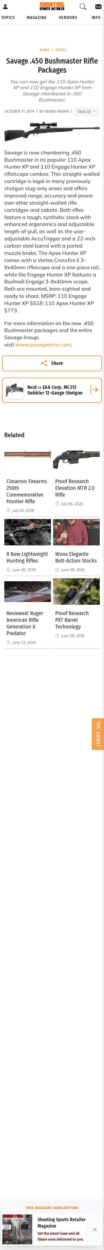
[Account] (5, 7)
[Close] (95, 1229)
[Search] (83, 7)
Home (45, 50)
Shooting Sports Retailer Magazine (62, 1223)
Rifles (60, 50)
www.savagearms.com (43, 344)
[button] (8, 17)
